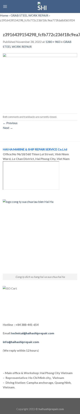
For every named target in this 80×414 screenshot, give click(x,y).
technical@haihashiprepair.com (32, 333)
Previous (10, 123)
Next (8, 127)
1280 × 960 (52, 41)
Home (4, 15)
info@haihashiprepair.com (21, 342)
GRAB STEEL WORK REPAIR (29, 15)
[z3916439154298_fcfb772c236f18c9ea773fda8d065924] (40, 81)
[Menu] (5, 6)
